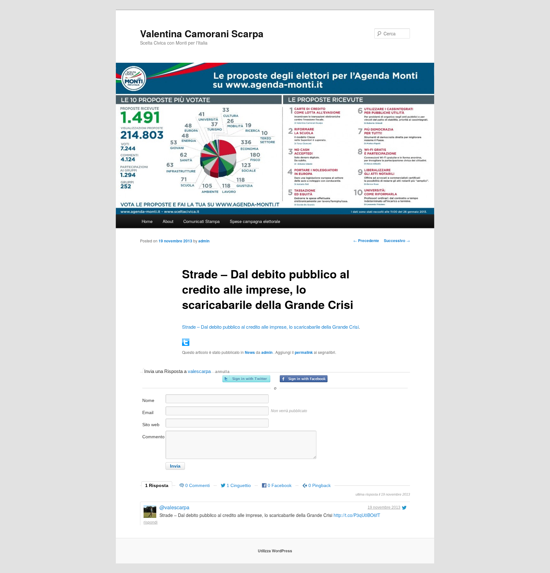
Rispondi (151, 522)
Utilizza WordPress (275, 551)
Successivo (397, 240)
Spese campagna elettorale (255, 221)
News (250, 352)
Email (147, 412)
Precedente (366, 240)
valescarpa (199, 371)
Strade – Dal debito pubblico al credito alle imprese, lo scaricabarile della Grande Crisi (270, 326)
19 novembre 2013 (384, 507)
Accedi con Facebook (304, 378)
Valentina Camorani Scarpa (202, 33)
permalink (304, 352)
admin (203, 241)
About (168, 221)
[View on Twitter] (404, 507)
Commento (153, 436)
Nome (148, 400)
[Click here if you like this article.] (185, 343)
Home (147, 221)
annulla (222, 371)
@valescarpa (174, 507)
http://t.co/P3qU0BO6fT (357, 515)
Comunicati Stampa (201, 221)
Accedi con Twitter (246, 378)
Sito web (150, 424)
